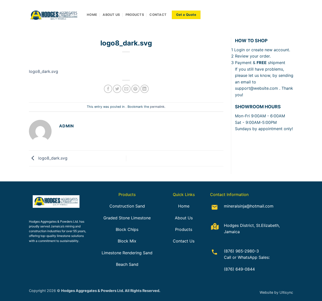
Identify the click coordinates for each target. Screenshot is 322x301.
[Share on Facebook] (108, 89)
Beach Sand (127, 264)
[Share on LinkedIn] (144, 89)
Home (183, 206)
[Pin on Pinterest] (135, 89)
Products (183, 229)
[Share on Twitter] (117, 89)
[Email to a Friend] (126, 89)
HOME (92, 15)
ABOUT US (111, 15)
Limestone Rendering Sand (127, 252)
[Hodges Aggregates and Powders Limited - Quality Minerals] (54, 15)
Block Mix (127, 240)
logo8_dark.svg (43, 71)
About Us (184, 217)
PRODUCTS (135, 15)
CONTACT (158, 15)
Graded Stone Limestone (127, 217)
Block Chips (127, 229)
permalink (157, 107)
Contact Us (183, 240)
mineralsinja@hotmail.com (248, 206)
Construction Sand (127, 206)
